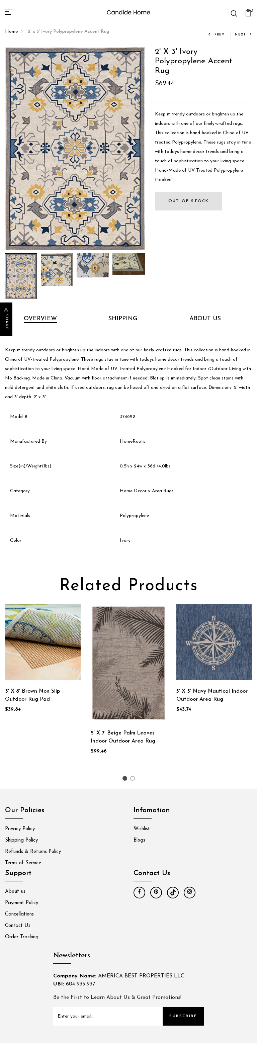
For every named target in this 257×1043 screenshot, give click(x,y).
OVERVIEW (40, 319)
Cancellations (19, 914)
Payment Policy (21, 902)
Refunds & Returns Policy (33, 851)
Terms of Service (23, 863)
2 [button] (134, 780)
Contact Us (17, 925)
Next (240, 34)
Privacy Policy (20, 829)
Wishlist (142, 829)
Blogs (139, 840)
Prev (220, 34)
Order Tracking (21, 937)
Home (11, 31)
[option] (75, 148)
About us (15, 891)
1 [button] (125, 780)
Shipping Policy (21, 840)
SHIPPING (122, 319)
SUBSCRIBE (183, 1016)
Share (6, 322)
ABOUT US (205, 319)
